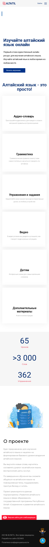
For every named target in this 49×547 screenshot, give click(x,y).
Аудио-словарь (24, 116)
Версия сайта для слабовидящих (21, 517)
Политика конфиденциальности (15, 542)
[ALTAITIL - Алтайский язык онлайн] (9, 3)
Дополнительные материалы (24, 309)
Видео (24, 232)
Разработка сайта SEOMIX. (13, 538)
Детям (24, 270)
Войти (40, 3)
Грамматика (24, 154)
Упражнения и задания (24, 194)
